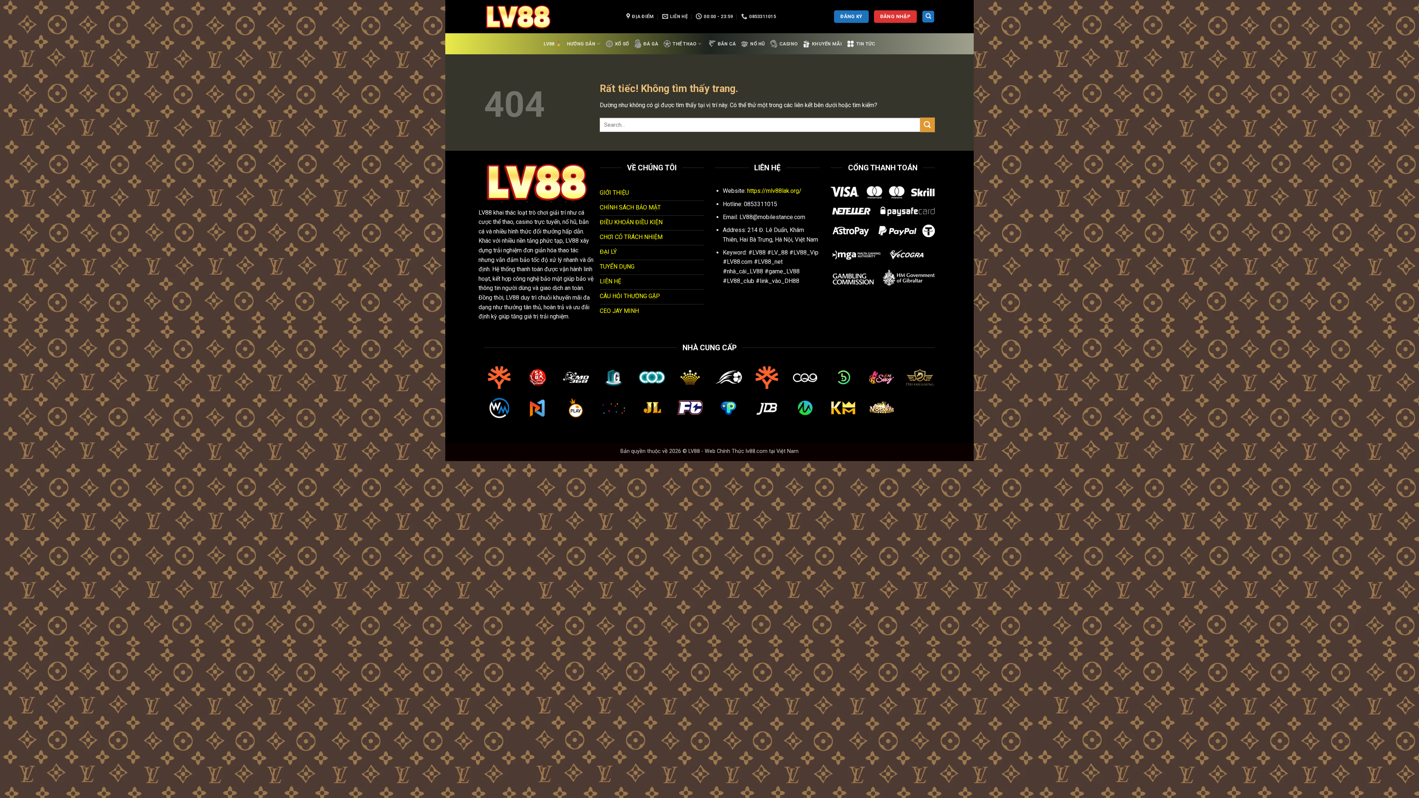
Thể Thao (684, 44)
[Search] (928, 17)
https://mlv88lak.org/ (774, 190)
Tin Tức (865, 44)
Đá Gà (650, 44)
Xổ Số (622, 44)
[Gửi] (927, 124)
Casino (788, 44)
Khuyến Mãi (827, 44)
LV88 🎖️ (553, 44)
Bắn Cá (727, 44)
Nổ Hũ (757, 44)
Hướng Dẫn (581, 44)
